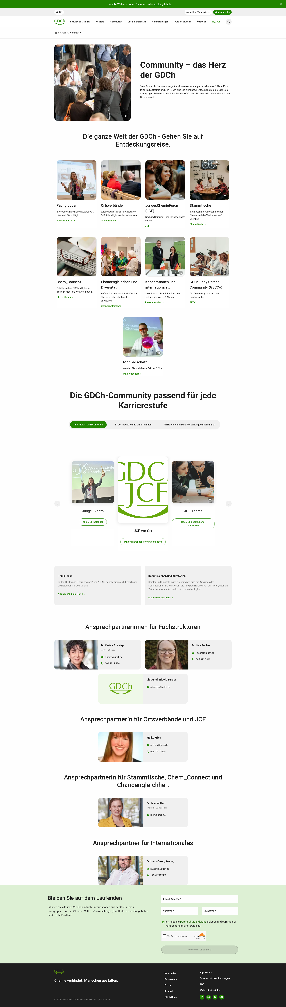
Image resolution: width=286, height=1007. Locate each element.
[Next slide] (229, 504)
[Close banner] (281, 4)
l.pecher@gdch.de (205, 652)
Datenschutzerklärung (193, 921)
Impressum (206, 972)
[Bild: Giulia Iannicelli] (92, 273)
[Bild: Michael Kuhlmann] (181, 196)
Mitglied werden (222, 12)
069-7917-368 (158, 751)
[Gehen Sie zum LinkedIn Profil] (202, 997)
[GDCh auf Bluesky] (215, 997)
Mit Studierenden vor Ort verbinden (143, 541)
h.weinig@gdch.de (159, 868)
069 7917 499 (112, 663)
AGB (202, 984)
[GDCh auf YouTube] (221, 997)
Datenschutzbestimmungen (215, 978)
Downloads (170, 979)
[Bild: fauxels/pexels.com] (225, 273)
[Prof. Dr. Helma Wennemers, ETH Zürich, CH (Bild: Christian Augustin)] (92, 196)
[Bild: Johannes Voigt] (136, 273)
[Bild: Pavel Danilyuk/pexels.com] (225, 196)
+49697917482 (158, 875)
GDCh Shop (170, 997)
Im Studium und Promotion (88, 424)
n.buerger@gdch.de (160, 687)
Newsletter (170, 973)
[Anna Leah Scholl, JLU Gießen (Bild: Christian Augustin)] (110, 499)
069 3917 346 (203, 659)
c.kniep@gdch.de (114, 657)
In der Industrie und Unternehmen (133, 424)
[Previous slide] (57, 504)
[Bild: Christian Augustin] (126, 116)
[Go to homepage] (59, 21)
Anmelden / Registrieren (198, 12)
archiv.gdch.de (162, 4)
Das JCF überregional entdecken (193, 524)
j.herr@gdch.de (158, 815)
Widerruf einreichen (210, 990)
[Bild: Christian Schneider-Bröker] (136, 196)
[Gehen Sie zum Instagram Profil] (208, 997)
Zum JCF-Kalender (93, 522)
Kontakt (168, 991)
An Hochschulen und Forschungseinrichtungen (189, 424)
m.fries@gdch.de (159, 745)
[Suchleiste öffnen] (229, 22)
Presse (168, 985)
